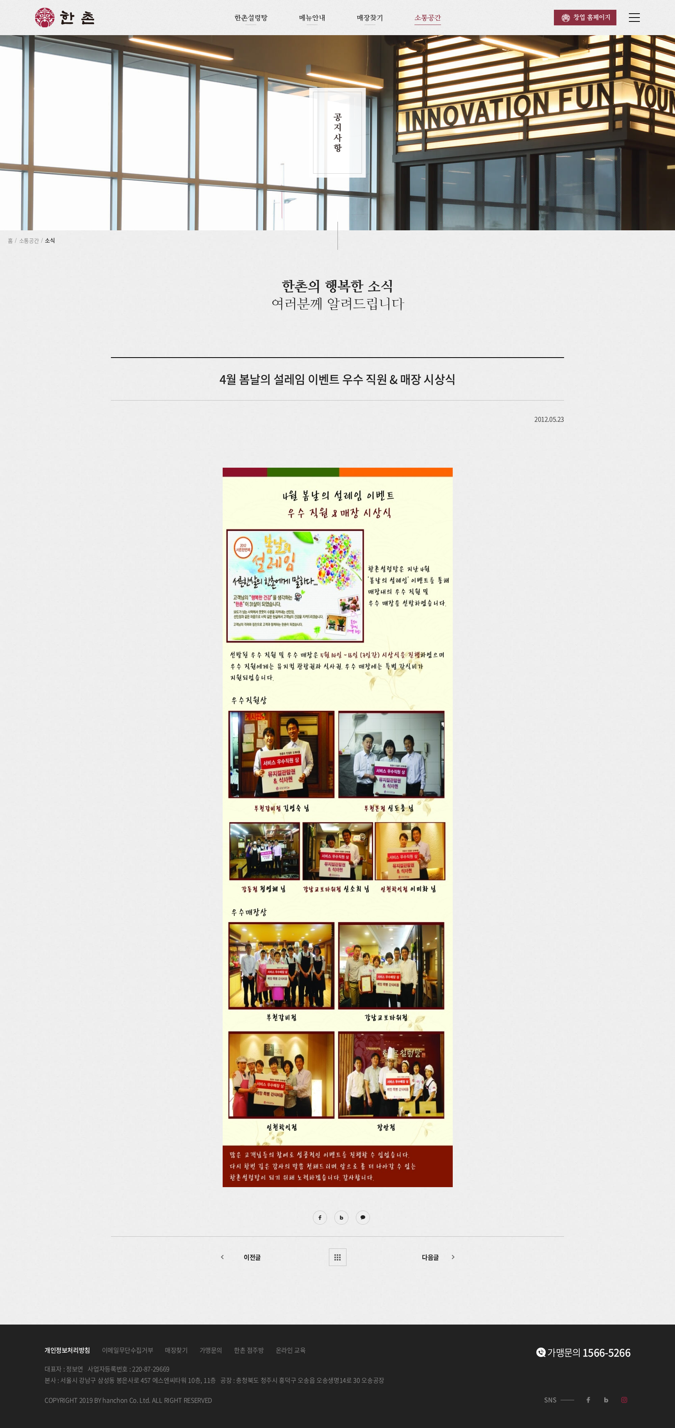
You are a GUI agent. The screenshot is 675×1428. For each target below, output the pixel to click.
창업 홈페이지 (592, 17)
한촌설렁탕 (251, 18)
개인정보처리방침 (67, 1350)
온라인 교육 (291, 1350)
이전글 (252, 1257)
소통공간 (427, 18)
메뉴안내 (312, 18)
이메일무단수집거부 (127, 1350)
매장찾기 (370, 18)
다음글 (430, 1257)
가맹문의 (211, 1350)
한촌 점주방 (249, 1350)
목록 (337, 1257)
